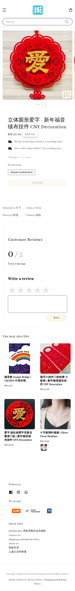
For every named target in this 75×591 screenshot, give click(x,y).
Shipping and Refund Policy (24, 539)
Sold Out (37, 182)
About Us (14, 543)
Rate (56, 317)
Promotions (15, 165)
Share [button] (16, 193)
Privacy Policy (35, 580)
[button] (4, 10)
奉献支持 (14, 547)
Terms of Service (17, 580)
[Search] (66, 21)
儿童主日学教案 (18, 551)
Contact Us (15, 535)
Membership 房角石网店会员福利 (27, 531)
